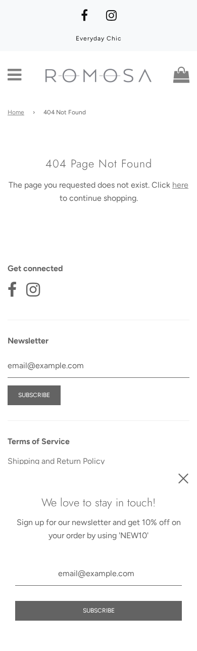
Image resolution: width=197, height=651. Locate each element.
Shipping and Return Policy (56, 461)
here (180, 185)
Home (16, 112)
